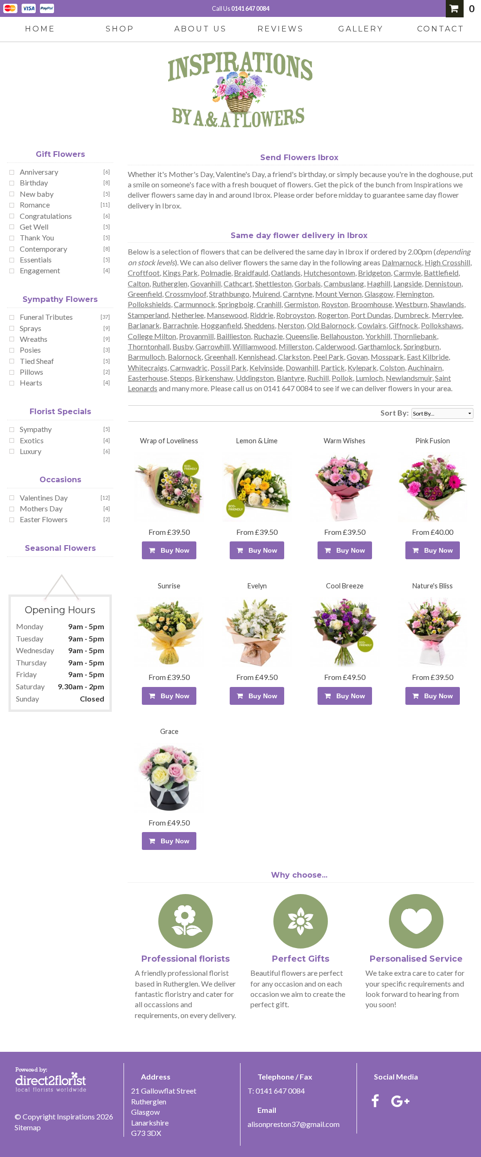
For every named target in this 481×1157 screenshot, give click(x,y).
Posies (30, 349)
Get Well (34, 226)
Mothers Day (41, 508)
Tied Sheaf (37, 360)
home (40, 28)
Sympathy (36, 428)
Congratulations (46, 215)
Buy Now (173, 550)
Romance (35, 204)
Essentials (36, 259)
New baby (37, 193)
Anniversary (39, 171)
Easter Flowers (44, 519)
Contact (441, 28)
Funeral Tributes (46, 316)
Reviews (280, 28)
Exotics (32, 440)
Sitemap (28, 1127)
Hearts (31, 382)
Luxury (30, 451)
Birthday (34, 182)
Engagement (40, 270)
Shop (120, 28)
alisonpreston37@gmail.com (294, 1123)
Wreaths (33, 338)
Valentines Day (44, 497)
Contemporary (43, 248)
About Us (200, 28)
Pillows (31, 371)
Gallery (360, 28)
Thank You (37, 237)
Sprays (30, 328)
